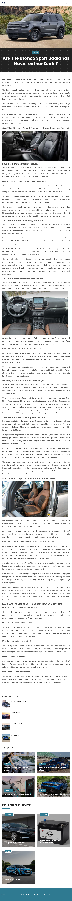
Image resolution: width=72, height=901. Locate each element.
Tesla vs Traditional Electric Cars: (16, 768)
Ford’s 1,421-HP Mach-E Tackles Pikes (52, 768)
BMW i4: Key (15, 735)
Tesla (8, 764)
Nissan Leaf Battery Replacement (49, 841)
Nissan (44, 814)
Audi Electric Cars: (18, 724)
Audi (8, 851)
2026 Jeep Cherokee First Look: (52, 794)
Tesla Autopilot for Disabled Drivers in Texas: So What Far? (32, 542)
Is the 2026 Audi (13, 879)
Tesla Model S (16, 713)
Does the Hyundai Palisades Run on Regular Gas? (29, 181)
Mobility (9, 790)
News (36, 53)
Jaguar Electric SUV (18, 701)
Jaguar (9, 814)
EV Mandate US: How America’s (17, 794)
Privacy (47, 895)
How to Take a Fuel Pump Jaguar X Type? (26, 349)
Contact (25, 895)
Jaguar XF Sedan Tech (16, 842)
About (36, 895)
